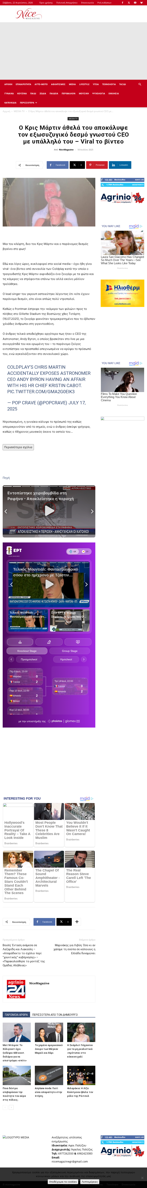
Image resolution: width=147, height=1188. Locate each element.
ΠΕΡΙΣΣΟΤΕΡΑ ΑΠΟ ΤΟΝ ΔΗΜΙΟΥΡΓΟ (55, 1014)
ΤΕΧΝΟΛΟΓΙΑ (109, 84)
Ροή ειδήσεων (104, 2)
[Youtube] (135, 2)
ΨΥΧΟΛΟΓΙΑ (98, 93)
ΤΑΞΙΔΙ (122, 84)
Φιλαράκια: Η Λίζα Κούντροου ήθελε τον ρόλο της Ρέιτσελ (80, 1092)
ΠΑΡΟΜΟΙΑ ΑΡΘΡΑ (16, 1014)
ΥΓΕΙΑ (96, 84)
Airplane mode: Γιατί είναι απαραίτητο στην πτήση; (48, 1092)
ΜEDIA (72, 84)
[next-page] (11, 1107)
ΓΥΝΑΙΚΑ (9, 93)
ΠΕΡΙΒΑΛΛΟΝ (68, 93)
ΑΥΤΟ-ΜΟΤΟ (41, 84)
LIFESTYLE (84, 84)
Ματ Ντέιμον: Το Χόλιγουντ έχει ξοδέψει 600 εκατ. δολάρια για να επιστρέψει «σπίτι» (15, 1053)
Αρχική (6, 111)
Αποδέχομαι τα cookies (63, 1181)
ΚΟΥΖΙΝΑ (22, 93)
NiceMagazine (66, 149)
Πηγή (6, 478)
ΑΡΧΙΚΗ (8, 84)
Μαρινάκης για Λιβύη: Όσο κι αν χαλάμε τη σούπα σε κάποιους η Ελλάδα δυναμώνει (74, 949)
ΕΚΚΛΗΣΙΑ (114, 93)
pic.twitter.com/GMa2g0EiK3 (41, 391)
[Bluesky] (141, 2)
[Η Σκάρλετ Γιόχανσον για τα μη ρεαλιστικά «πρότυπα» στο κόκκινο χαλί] (81, 1032)
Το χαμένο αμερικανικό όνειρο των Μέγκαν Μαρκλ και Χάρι (49, 1049)
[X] (129, 2)
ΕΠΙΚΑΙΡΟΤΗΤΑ (23, 84)
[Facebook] (122, 2)
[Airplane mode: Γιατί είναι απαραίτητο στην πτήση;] (49, 1075)
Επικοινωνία (87, 2)
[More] (77, 922)
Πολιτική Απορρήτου (67, 2)
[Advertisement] (99, 14)
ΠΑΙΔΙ (33, 93)
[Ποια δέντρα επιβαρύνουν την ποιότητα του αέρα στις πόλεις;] (17, 1075)
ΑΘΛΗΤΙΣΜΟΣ (58, 84)
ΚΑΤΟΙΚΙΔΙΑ (10, 102)
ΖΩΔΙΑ (43, 93)
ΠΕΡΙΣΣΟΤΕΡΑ (27, 102)
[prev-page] (5, 1107)
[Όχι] (142, 1178)
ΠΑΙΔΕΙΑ (54, 93)
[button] (139, 84)
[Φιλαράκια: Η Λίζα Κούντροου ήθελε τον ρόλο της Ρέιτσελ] (81, 1075)
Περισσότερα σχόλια (18, 447)
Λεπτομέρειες (90, 1181)
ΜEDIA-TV (19, 111)
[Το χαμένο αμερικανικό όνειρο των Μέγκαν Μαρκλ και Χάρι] (49, 1032)
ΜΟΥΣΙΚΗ (84, 93)
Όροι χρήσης (46, 2)
